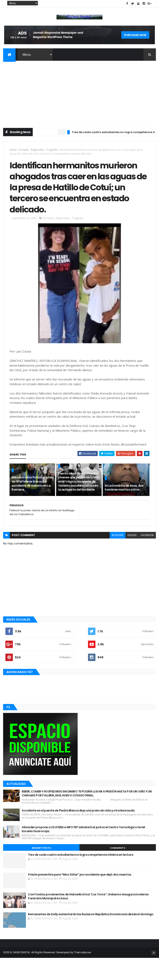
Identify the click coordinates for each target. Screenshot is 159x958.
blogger (117, 535)
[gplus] (149, 3)
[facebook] (127, 3)
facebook (147, 535)
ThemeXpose (82, 952)
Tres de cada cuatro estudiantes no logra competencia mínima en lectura (80, 855)
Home (13, 149)
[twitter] (132, 3)
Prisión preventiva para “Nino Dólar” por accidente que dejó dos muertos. (80, 874)
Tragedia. (52, 149)
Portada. (24, 149)
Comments (117, 848)
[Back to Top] (153, 953)
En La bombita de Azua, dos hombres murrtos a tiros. (124, 488)
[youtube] (138, 3)
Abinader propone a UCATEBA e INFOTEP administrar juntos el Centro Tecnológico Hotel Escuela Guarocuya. (83, 829)
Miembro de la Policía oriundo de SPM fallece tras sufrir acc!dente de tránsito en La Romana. (33, 483)
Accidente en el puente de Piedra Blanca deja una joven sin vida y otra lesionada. (78, 810)
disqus (132, 535)
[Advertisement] (79, 92)
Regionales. (38, 149)
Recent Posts (41, 848)
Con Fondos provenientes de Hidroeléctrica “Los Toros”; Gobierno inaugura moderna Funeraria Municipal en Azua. (88, 896)
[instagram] (144, 3)
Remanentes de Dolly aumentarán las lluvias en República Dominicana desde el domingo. (91, 914)
